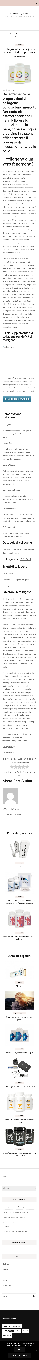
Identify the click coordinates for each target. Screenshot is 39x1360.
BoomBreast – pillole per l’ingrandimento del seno (19, 937)
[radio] (12, 767)
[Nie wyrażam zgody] (36, 1350)
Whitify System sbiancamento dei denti (19, 1086)
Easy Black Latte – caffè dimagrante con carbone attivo (19, 1154)
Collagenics (8, 746)
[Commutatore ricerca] (36, 3)
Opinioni (6, 1269)
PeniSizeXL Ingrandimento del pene (19, 1052)
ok (19, 1349)
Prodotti (19, 44)
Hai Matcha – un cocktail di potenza (15, 1212)
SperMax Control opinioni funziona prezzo (19, 1120)
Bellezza (6, 1264)
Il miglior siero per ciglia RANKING (14, 1218)
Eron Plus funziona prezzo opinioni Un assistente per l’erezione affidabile (19, 901)
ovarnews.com (20, 13)
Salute (5, 1280)
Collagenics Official (19, 398)
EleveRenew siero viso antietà (19, 866)
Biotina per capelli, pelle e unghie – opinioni (19, 1018)
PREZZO (25, 559)
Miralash (19, 986)
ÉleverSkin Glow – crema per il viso (15, 1232)
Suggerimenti (19, 1013)
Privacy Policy (19, 1355)
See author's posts (14, 815)
